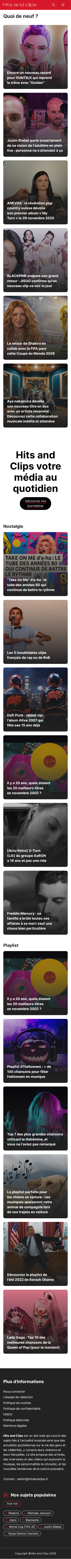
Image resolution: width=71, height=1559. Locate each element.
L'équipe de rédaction (18, 1397)
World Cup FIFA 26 (22, 1526)
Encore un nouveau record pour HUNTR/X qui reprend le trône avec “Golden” (29, 78)
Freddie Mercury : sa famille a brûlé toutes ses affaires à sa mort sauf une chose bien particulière (29, 920)
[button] (53, 5)
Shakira (13, 1513)
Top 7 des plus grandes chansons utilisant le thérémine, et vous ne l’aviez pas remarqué (35, 1139)
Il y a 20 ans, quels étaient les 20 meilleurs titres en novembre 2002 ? (28, 788)
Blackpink (32, 1520)
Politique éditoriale (16, 1420)
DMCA (7, 1414)
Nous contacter (14, 1391)
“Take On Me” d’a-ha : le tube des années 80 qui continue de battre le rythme (30, 585)
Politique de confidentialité (21, 1408)
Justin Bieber (53, 1526)
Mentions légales (15, 1426)
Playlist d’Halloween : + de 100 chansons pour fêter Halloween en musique (29, 1071)
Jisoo (13, 1520)
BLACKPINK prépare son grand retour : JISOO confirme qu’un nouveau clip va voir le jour (32, 281)
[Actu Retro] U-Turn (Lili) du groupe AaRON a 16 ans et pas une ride (26, 856)
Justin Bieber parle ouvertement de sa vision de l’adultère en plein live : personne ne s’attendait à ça (35, 145)
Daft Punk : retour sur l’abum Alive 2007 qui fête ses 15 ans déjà (25, 720)
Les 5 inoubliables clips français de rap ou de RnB (28, 654)
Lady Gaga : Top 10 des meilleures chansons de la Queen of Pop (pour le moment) (33, 1342)
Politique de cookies (17, 1403)
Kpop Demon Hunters (23, 1533)
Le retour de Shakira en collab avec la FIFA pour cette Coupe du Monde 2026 (31, 348)
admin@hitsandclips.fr (32, 1479)
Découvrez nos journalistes (35, 503)
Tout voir (12, 1503)
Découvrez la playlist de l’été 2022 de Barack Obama (30, 1277)
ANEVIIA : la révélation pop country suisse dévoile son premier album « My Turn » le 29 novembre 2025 (30, 210)
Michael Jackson (39, 1513)
